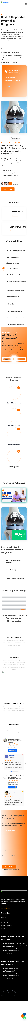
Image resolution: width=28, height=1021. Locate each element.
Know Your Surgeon (6, 922)
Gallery (3, 928)
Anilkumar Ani (12, 792)
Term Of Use (14, 995)
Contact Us (4, 931)
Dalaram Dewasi (13, 755)
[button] (26, 4)
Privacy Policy (5, 995)
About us (3, 917)
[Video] (14, 359)
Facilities (3, 920)
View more (15, 215)
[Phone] (24, 1014)
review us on (12, 750)
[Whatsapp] (24, 1017)
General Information (6, 925)
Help (2, 998)
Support (22, 995)
